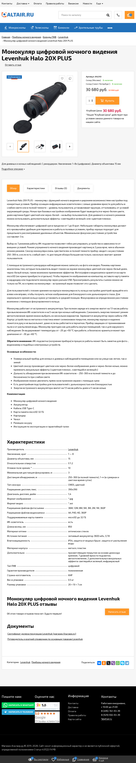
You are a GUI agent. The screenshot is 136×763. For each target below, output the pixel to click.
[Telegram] (127, 663)
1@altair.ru (106, 718)
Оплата (72, 711)
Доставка (73, 707)
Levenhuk (73, 449)
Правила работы (77, 715)
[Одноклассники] (104, 663)
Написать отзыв (117, 611)
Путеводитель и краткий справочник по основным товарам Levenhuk (45, 639)
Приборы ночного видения (46, 662)
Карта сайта (74, 719)
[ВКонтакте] (99, 663)
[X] (108, 663)
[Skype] (122, 663)
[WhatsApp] (118, 663)
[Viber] (113, 663)
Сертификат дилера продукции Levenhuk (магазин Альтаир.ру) (41, 633)
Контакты (73, 703)
